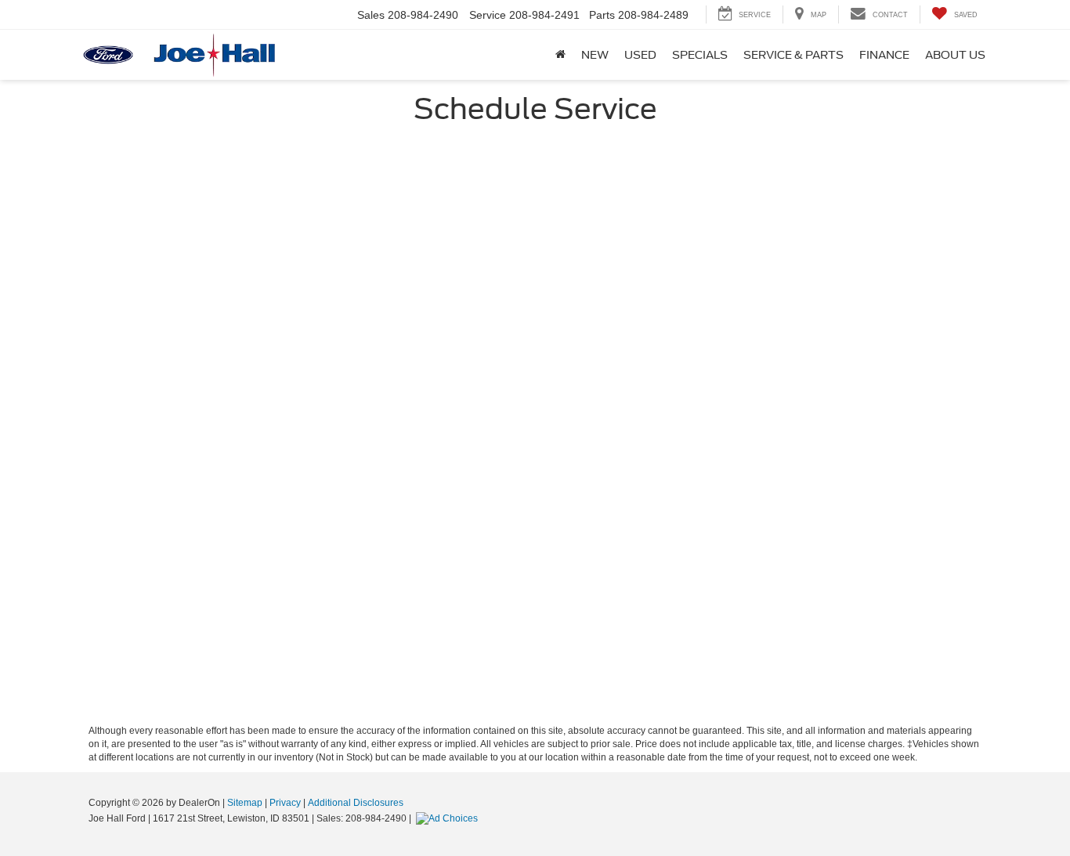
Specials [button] (700, 55)
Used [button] (640, 55)
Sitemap (244, 802)
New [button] (595, 55)
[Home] (560, 55)
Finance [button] (884, 55)
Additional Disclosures (355, 802)
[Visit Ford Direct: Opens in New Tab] (449, 818)
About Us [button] (955, 55)
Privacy (285, 802)
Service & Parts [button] (793, 55)
